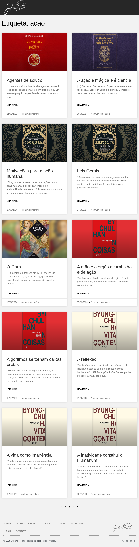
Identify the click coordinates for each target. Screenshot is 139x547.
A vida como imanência (29, 455)
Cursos (60, 523)
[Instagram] (123, 541)
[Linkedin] (127, 541)
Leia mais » (13, 105)
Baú (8, 531)
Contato (21, 531)
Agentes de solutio (24, 80)
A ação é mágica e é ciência (104, 80)
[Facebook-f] (134, 541)
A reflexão (86, 359)
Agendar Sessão (26, 523)
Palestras (77, 523)
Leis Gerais (88, 170)
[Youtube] (131, 541)
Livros (47, 523)
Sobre (7, 523)
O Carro (14, 266)
